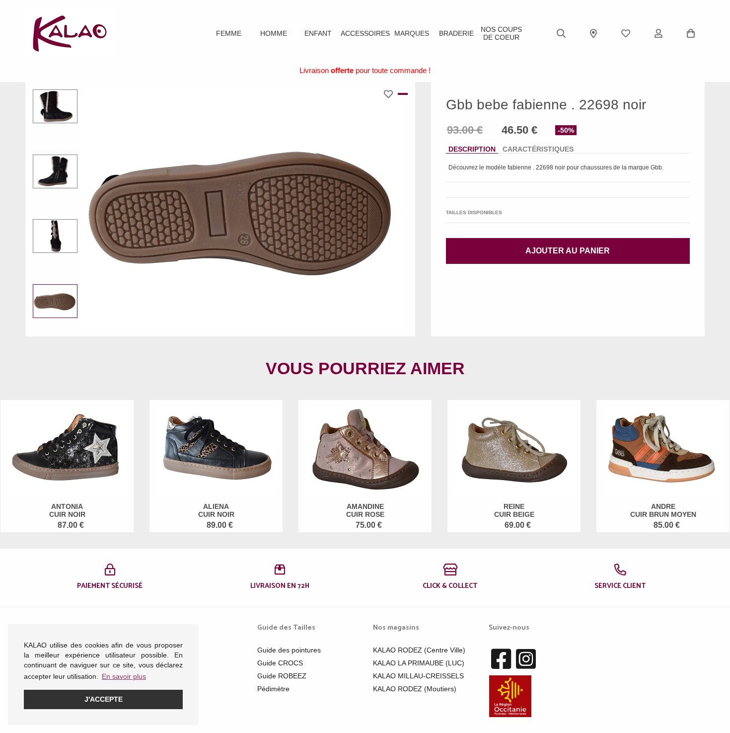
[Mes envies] (625, 33)
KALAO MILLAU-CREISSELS (418, 676)
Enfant (318, 33)
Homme (273, 33)
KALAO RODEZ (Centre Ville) (419, 650)
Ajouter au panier (567, 250)
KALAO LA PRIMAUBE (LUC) (418, 663)
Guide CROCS (280, 663)
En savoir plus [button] (124, 676)
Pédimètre (273, 689)
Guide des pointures (289, 650)
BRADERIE (456, 33)
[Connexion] (658, 33)
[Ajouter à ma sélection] (391, 93)
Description (472, 149)
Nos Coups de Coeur (501, 33)
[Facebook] (501, 659)
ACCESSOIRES (365, 33)
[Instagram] (525, 659)
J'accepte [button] (103, 699)
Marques (411, 33)
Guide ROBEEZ (281, 676)
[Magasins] (593, 33)
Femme (228, 33)
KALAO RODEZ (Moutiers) (414, 689)
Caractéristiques (538, 149)
